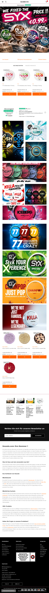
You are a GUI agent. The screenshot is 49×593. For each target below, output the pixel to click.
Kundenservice (10, 527)
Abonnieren (38, 435)
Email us (17, 583)
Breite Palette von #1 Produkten (25, 59)
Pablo (42, 482)
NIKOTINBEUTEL (43, 551)
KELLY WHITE (4, 346)
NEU (41, 544)
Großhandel (4, 554)
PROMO (41, 546)
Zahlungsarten (5, 547)
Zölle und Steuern (5, 551)
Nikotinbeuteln (32, 480)
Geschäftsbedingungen (6, 546)
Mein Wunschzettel (19, 549)
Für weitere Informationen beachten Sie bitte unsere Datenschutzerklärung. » (32, 590)
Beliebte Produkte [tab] (30, 65)
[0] (46, 1)
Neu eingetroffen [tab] (18, 65)
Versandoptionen (5, 549)
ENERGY (41, 556)
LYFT (5, 483)
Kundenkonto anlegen (20, 544)
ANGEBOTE (42, 547)
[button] (3, 2)
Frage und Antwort (5, 553)
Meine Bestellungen (20, 546)
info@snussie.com (12, 574)
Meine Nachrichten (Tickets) (21, 547)
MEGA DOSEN (43, 553)
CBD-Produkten (34, 508)
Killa (45, 482)
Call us (7, 583)
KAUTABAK (42, 554)
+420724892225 (11, 572)
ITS (18, 83)
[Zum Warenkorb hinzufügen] (9, 94)
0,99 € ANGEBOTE (43, 549)
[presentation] (3, 79)
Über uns (3, 544)
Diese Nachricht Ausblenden (8, 590)
